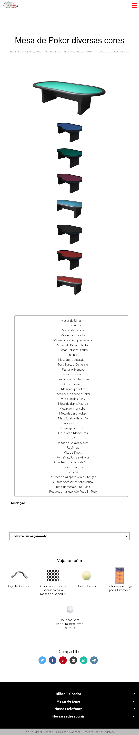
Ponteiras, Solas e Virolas (73, 457)
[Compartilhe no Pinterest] (63, 660)
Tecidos (73, 472)
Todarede (109, 731)
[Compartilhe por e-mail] (73, 660)
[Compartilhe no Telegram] (94, 660)
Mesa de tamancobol (72, 408)
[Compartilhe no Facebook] (52, 660)
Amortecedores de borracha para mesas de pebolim (52, 590)
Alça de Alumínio (19, 586)
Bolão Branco (86, 586)
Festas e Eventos (73, 369)
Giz (73, 438)
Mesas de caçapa (73, 330)
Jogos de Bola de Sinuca (72, 443)
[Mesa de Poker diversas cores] (69, 95)
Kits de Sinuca (73, 452)
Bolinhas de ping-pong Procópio (119, 588)
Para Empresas (73, 374)
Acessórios (71, 423)
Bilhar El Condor (68, 694)
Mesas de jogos (68, 701)
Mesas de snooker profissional (73, 340)
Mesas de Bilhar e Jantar (73, 345)
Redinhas (73, 447)
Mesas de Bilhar (71, 320)
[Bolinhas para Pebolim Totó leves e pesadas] (69, 609)
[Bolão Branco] (86, 575)
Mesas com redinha (72, 335)
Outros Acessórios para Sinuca (73, 482)
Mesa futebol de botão (73, 418)
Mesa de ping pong (73, 398)
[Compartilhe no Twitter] (42, 660)
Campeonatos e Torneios (73, 379)
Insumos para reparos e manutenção (73, 477)
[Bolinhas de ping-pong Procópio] (119, 575)
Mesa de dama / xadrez (73, 403)
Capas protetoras (73, 428)
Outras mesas (71, 384)
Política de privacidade (67, 731)
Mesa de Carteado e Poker (72, 394)
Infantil (73, 354)
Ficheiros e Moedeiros (73, 433)
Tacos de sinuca (73, 467)
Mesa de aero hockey (73, 413)
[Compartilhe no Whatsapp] (83, 660)
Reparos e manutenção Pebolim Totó (73, 491)
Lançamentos (73, 325)
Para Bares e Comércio (73, 364)
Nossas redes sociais (68, 716)
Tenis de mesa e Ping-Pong (73, 487)
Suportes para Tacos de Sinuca (72, 462)
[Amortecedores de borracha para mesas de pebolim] (52, 575)
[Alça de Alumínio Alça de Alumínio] (19, 575)
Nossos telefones (68, 709)
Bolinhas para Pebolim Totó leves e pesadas (69, 624)
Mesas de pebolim (73, 389)
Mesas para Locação (71, 359)
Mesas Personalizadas (73, 350)
